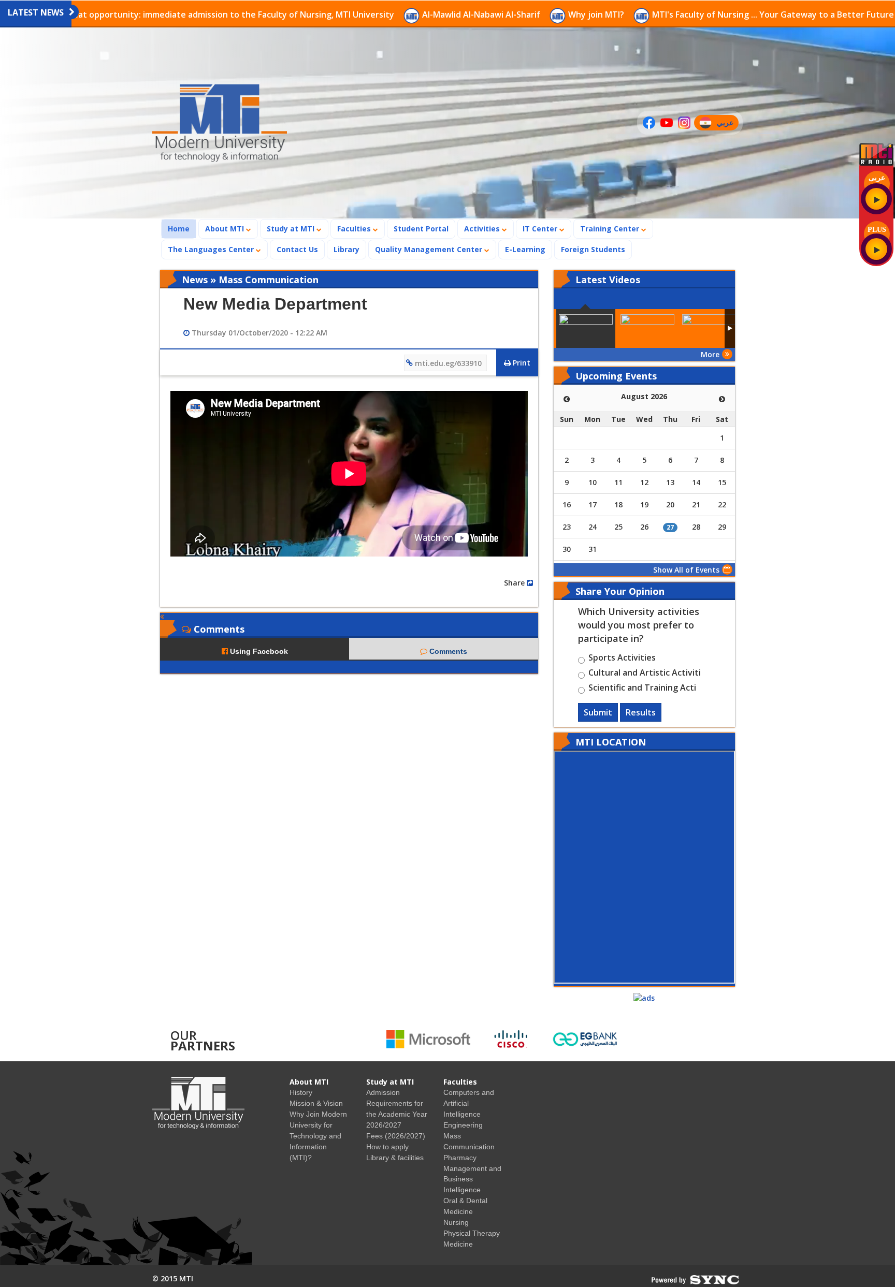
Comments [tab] (447, 651)
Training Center (610, 228)
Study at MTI (291, 228)
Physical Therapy (471, 1233)
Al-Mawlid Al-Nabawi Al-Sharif (405, 14)
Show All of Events (686, 570)
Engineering (463, 1125)
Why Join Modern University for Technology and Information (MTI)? (318, 1136)
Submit (598, 712)
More (710, 354)
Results (641, 712)
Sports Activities (622, 659)
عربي (727, 124)
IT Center (541, 228)
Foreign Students (596, 249)
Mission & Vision (316, 1103)
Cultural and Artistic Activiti (644, 674)
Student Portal (421, 228)
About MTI (225, 228)
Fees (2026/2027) (395, 1136)
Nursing (456, 1222)
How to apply (387, 1147)
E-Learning (525, 249)
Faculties (355, 228)
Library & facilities (395, 1157)
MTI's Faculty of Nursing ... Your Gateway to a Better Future (697, 14)
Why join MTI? (520, 14)
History (301, 1092)
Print (520, 363)
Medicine (458, 1244)
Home (182, 228)
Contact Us (297, 249)
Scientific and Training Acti (642, 689)
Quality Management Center (429, 249)
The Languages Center (212, 249)
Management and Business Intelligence (472, 1179)
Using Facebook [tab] (258, 651)
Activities (483, 228)
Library (346, 249)
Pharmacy (460, 1157)
